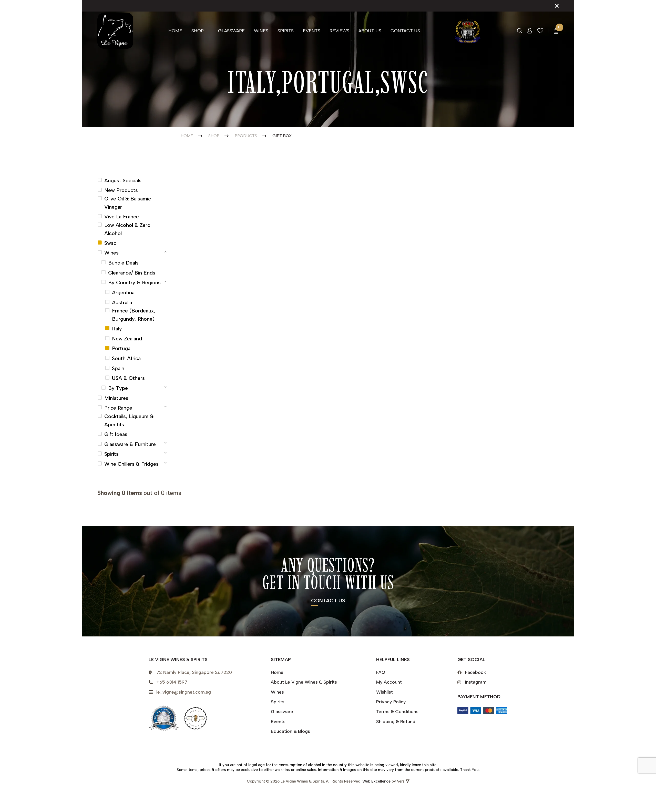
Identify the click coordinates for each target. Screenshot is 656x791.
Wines (261, 31)
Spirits (286, 31)
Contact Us (405, 31)
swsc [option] (110, 243)
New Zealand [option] (127, 339)
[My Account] (529, 31)
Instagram (476, 682)
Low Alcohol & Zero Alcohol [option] (127, 229)
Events (311, 31)
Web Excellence (376, 781)
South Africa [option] (126, 358)
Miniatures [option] (116, 398)
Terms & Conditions (397, 711)
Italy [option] (117, 329)
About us (369, 31)
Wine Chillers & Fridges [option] (131, 464)
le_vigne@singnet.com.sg (183, 692)
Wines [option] (111, 253)
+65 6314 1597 (171, 682)
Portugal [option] (121, 348)
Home (175, 31)
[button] (132, 252)
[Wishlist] (540, 31)
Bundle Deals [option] (123, 263)
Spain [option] (118, 368)
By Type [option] (118, 388)
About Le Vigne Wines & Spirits (304, 682)
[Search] (519, 30)
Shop (197, 31)
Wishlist (384, 692)
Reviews (339, 31)
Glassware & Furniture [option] (130, 444)
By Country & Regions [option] (134, 282)
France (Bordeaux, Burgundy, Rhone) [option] (133, 315)
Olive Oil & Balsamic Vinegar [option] (127, 203)
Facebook (475, 672)
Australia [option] (122, 302)
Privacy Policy (391, 702)
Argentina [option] (123, 292)
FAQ (380, 672)
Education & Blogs (290, 731)
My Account (389, 682)
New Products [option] (121, 190)
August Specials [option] (122, 180)
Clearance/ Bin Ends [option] (131, 273)
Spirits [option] (111, 454)
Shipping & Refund (395, 721)
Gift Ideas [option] (115, 434)
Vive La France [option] (121, 217)
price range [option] (118, 408)
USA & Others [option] (128, 378)
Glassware (231, 31)
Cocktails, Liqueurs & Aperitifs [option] (129, 420)
